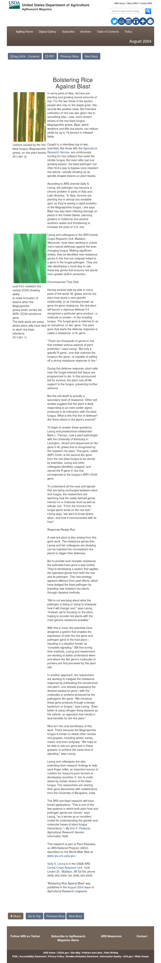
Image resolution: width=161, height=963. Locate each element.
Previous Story (69, 56)
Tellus (128, 31)
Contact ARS (146, 3)
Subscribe (68, 31)
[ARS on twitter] (114, 21)
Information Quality (110, 956)
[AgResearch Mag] (128, 21)
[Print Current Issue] (147, 21)
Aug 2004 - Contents (26, 56)
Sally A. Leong (56, 864)
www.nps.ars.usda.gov (61, 856)
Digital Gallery (47, 31)
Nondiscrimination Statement (82, 956)
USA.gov (128, 956)
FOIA (15, 956)
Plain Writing (111, 952)
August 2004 (75, 887)
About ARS (132, 3)
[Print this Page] (150, 21)
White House (142, 956)
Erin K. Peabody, (80, 828)
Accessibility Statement (32, 956)
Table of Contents (108, 31)
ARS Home (119, 3)
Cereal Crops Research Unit (64, 867)
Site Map (75, 952)
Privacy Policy (56, 956)
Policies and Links (92, 952)
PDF (51, 56)
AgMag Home (24, 31)
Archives (85, 31)
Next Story (91, 56)
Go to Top (34, 916)
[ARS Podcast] (136, 21)
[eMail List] (121, 21)
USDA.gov (63, 952)
